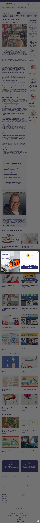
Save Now (30, 267)
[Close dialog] (38, 252)
